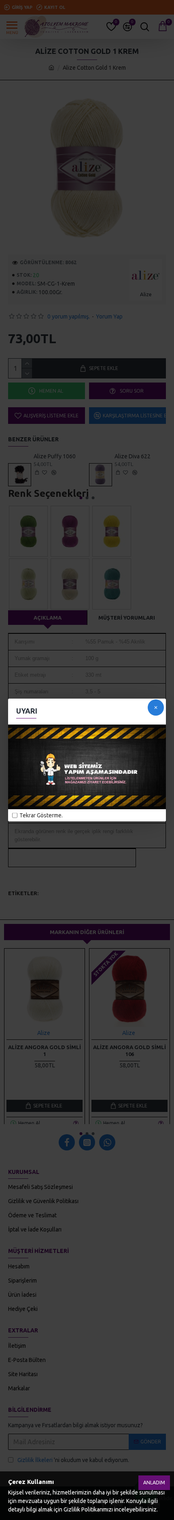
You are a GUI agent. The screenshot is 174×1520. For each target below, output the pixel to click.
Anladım (154, 1482)
